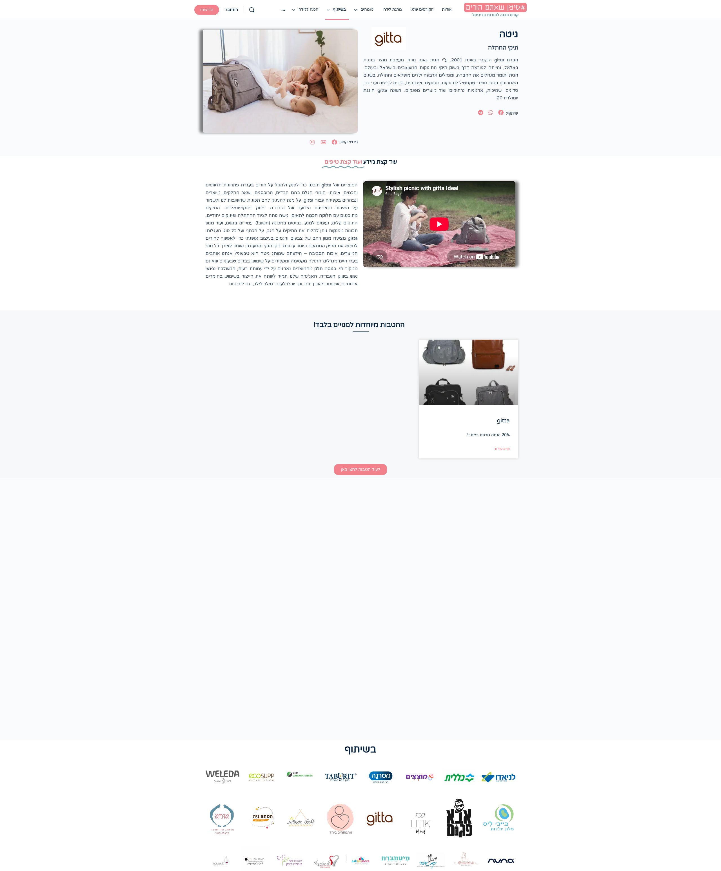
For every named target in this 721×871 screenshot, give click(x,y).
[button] (501, 113)
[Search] (251, 9)
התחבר (231, 9)
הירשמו (206, 9)
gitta (503, 420)
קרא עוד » (502, 449)
